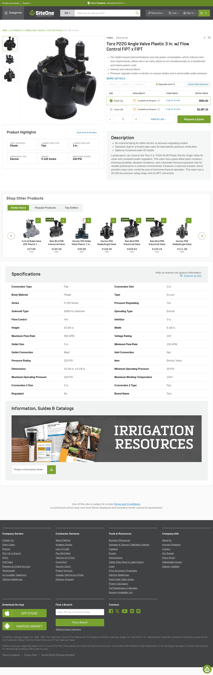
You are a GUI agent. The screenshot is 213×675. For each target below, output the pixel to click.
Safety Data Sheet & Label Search (126, 562)
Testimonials (8, 570)
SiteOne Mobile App (12, 579)
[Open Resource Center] (207, 669)
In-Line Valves (72, 30)
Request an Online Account (16, 566)
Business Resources (119, 540)
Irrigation (31, 30)
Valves (41, 30)
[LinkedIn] (133, 612)
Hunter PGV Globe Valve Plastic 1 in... (82, 243)
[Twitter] (118, 612)
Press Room (168, 558)
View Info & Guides (87, 132)
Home (4, 30)
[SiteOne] (42, 16)
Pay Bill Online (63, 553)
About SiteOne (63, 540)
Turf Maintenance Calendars (123, 588)
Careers (166, 549)
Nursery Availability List (121, 592)
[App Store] (26, 613)
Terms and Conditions (127, 504)
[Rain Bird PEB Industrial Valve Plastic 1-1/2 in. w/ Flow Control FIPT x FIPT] (57, 229)
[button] (27, 3)
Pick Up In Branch (11, 553)
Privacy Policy (30, 655)
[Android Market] (26, 626)
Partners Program (65, 579)
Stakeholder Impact (172, 562)
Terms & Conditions (11, 655)
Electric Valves (55, 30)
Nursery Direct (63, 566)
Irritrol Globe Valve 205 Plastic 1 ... (31, 243)
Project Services (64, 570)
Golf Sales (7, 562)
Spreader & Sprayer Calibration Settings (129, 544)
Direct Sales (8, 544)
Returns (6, 549)
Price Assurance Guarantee (123, 570)
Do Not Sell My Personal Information (58, 655)
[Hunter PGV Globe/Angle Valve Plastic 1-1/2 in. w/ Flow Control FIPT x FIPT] (182, 229)
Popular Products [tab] (45, 207)
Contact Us (8, 540)
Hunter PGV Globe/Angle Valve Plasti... (106, 243)
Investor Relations (171, 544)
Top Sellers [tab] (71, 207)
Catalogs (113, 549)
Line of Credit (62, 549)
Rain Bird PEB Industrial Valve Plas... (56, 243)
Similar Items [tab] (18, 207)
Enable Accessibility (10, 3)
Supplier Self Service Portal (69, 575)
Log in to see (173, 100)
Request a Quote (194, 119)
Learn (112, 566)
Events (112, 553)
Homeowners (116, 558)
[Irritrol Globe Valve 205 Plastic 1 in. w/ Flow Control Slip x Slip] (31, 229)
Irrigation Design (64, 544)
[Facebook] (112, 612)
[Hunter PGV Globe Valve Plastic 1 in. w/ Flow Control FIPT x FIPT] (82, 229)
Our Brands (168, 553)
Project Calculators (118, 584)
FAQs (5, 558)
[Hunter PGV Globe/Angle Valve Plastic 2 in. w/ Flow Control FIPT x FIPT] (107, 229)
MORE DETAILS (115, 78)
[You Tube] (125, 612)
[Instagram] (139, 612)
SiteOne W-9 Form (65, 558)
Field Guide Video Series (121, 579)
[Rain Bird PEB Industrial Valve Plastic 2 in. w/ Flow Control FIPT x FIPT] (132, 229)
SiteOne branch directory (68, 629)
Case (118, 109)
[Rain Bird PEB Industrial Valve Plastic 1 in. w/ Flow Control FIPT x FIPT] (157, 229)
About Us (167, 540)
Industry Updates (171, 566)
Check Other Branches (198, 84)
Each (118, 100)
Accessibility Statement (14, 575)
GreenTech (61, 562)
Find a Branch (64, 604)
